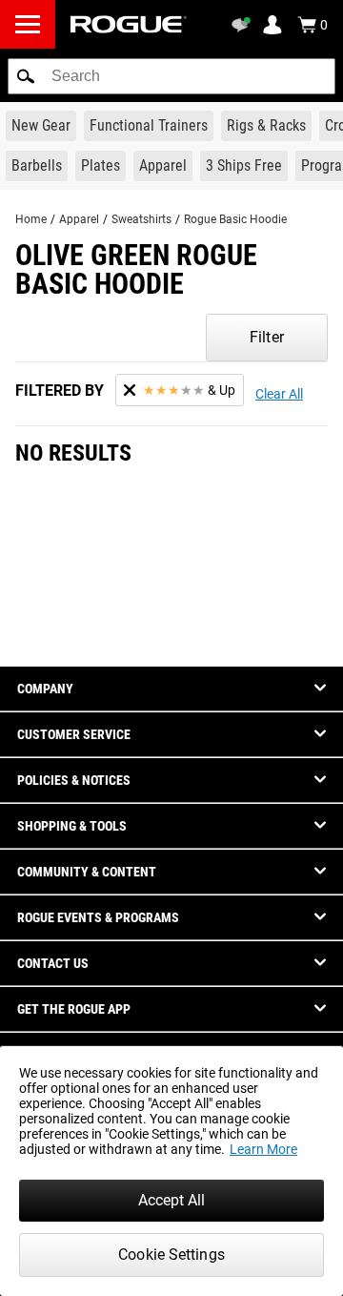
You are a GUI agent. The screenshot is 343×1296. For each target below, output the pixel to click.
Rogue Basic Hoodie (235, 219)
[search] (171, 76)
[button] (26, 76)
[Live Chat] (244, 24)
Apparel (79, 219)
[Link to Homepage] (129, 24)
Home (31, 219)
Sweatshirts (141, 219)
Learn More (263, 1149)
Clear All (279, 393)
